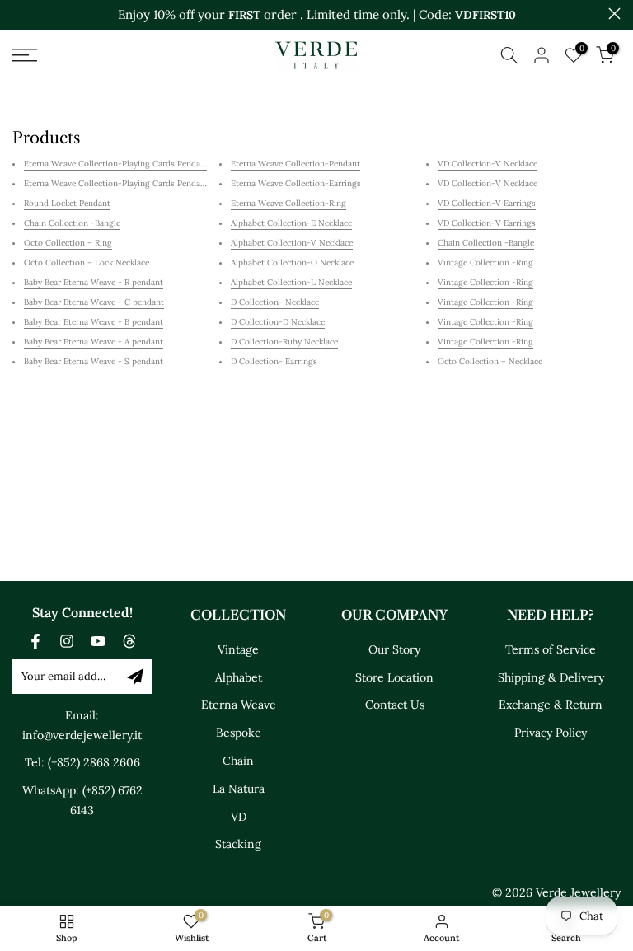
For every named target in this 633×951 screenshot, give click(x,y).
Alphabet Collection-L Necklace (291, 282)
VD (238, 816)
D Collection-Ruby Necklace (284, 341)
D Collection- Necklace (275, 302)
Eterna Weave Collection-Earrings (296, 183)
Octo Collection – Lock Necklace (86, 262)
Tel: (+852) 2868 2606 (82, 762)
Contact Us (394, 704)
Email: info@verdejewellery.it (82, 725)
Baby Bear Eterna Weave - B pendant (93, 321)
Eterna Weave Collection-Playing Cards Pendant (116, 163)
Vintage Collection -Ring (485, 262)
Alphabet (238, 677)
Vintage (238, 649)
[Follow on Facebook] (35, 641)
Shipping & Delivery (551, 677)
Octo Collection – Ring (68, 242)
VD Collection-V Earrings (487, 203)
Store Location (394, 677)
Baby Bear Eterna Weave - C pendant (94, 302)
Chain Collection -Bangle (72, 223)
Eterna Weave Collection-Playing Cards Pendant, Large (129, 183)
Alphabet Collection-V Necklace (292, 242)
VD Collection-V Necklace (487, 163)
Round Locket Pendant (67, 203)
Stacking (238, 843)
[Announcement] (316, 15)
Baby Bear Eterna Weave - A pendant (93, 341)
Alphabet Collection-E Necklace (291, 223)
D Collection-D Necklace (278, 321)
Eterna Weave (238, 704)
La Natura (239, 788)
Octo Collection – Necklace (490, 361)
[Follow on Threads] (129, 641)
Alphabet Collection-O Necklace (292, 262)
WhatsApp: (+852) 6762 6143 (82, 800)
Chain (238, 760)
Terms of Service (550, 649)
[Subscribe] (135, 676)
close (18, 13)
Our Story (394, 649)
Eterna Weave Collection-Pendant (295, 163)
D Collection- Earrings (274, 361)
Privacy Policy (550, 732)
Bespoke (238, 732)
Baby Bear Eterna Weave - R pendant (93, 282)
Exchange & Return (551, 704)
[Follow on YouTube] (98, 641)
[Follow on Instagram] (66, 641)
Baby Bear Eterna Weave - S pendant (93, 361)
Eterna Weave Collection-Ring (288, 203)
